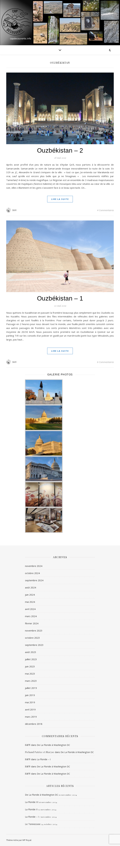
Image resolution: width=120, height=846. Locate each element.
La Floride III (31, 802)
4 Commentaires (105, 210)
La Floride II (31, 809)
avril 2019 (30, 709)
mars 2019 (31, 716)
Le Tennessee (32, 824)
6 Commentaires (105, 362)
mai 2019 (30, 702)
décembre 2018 (33, 723)
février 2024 (31, 623)
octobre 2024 (32, 573)
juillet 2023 (31, 659)
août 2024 (30, 587)
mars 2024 (31, 616)
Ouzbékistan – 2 (60, 150)
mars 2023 (31, 680)
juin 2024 (30, 594)
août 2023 (30, 652)
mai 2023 (30, 673)
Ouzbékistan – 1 (60, 298)
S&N (14, 210)
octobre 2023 (32, 637)
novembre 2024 (33, 565)
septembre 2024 (34, 580)
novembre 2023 (33, 630)
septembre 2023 (34, 644)
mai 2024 (30, 601)
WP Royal (26, 840)
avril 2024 (30, 609)
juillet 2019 (31, 688)
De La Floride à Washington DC (53, 744)
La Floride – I (44, 759)
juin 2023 (30, 666)
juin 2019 (30, 695)
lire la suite (60, 199)
